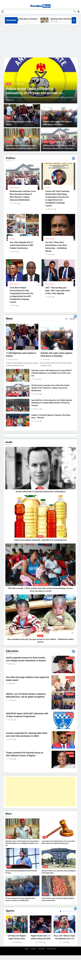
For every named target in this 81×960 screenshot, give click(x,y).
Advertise (41, 949)
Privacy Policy (51, 949)
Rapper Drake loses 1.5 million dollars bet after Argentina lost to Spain (41, 939)
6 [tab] (74, 911)
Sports (16, 932)
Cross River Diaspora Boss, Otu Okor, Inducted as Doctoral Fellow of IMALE (36, 91)
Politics (51, 142)
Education (69, 658)
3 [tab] (66, 911)
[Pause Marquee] (74, 20)
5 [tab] (71, 911)
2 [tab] (63, 911)
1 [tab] (60, 911)
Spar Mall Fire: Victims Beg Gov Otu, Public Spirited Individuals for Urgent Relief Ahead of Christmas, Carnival (51, 403)
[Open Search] (75, 11)
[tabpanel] (17, 929)
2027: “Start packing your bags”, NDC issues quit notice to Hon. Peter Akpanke (57, 291)
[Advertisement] (40, 40)
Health (40, 488)
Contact (33, 949)
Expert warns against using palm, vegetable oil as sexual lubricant (40, 540)
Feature (36, 585)
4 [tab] (68, 911)
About (27, 949)
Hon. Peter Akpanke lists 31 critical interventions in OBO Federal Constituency (21, 245)
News (8, 84)
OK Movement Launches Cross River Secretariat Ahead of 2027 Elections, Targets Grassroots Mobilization (58, 148)
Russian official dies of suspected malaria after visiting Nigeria (40, 492)
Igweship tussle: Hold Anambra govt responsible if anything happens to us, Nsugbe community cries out (22, 148)
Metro (8, 142)
